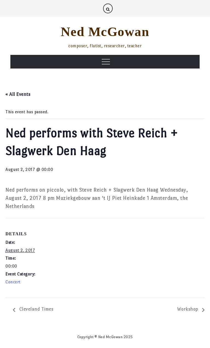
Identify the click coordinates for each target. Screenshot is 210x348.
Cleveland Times (35, 309)
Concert (13, 281)
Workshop (188, 309)
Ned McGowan (105, 31)
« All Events (17, 94)
